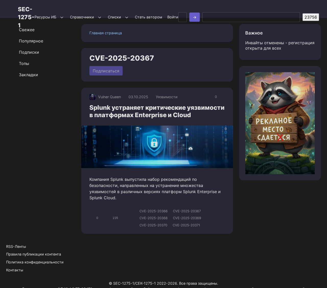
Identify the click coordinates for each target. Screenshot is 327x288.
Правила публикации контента (33, 254)
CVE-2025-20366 (153, 211)
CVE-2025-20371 (186, 225)
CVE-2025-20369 (187, 218)
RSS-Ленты (16, 246)
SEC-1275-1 (26, 17)
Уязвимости (167, 97)
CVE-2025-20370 (153, 225)
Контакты (14, 270)
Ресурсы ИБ (45, 17)
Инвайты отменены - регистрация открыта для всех (279, 45)
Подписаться (106, 70)
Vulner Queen (109, 97)
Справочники (82, 17)
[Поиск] (194, 17)
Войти (172, 17)
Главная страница (105, 33)
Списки (114, 17)
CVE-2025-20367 (187, 211)
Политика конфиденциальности (35, 262)
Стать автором (148, 17)
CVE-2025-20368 (153, 218)
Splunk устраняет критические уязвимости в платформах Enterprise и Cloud (157, 111)
